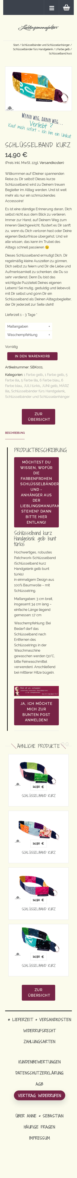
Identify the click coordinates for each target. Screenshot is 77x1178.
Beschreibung (15, 432)
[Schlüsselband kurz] (38, 770)
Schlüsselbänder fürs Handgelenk (33, 49)
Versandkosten (51, 163)
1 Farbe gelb (63, 49)
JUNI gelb (50, 386)
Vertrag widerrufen (39, 1095)
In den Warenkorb (32, 356)
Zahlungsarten (39, 1041)
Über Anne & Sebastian (40, 1116)
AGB (39, 1084)
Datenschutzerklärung (39, 1073)
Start (16, 45)
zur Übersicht (39, 417)
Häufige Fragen (39, 1127)
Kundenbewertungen (40, 1062)
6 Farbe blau (49, 380)
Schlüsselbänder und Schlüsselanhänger (46, 45)
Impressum (39, 1138)
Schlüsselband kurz (38, 795)
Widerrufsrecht (39, 1030)
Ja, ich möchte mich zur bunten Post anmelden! (36, 712)
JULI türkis (32, 386)
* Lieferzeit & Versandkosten (39, 1019)
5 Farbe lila (29, 380)
